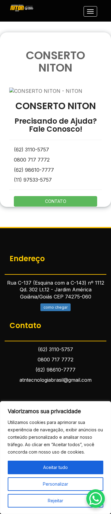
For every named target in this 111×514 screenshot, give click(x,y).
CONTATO (55, 201)
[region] (55, 457)
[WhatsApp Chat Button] (95, 498)
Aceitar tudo (55, 467)
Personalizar (55, 484)
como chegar (55, 307)
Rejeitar (55, 500)
